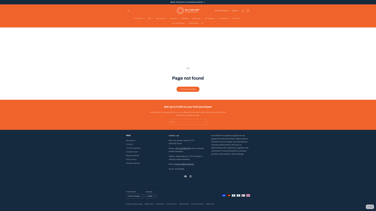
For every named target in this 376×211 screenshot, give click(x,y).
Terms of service (172, 204)
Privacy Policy (131, 159)
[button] (128, 10)
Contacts (129, 144)
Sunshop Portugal (137, 204)
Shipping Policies (132, 155)
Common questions (133, 148)
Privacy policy (160, 204)
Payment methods (133, 163)
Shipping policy (184, 204)
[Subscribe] (205, 121)
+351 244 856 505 (182, 148)
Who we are (130, 140)
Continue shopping (188, 89)
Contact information (197, 204)
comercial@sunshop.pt (184, 164)
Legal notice (210, 204)
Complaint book (132, 152)
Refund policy (149, 204)
